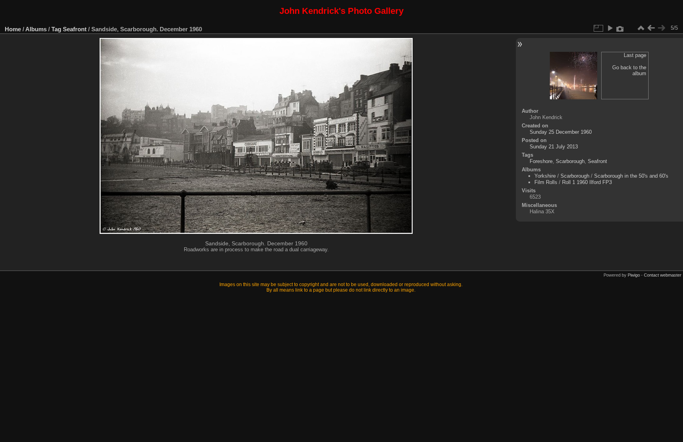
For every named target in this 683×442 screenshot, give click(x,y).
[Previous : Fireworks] (651, 28)
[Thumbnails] (641, 28)
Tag (56, 29)
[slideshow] (610, 28)
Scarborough (570, 161)
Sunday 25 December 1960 (561, 132)
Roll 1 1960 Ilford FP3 (587, 182)
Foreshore (541, 161)
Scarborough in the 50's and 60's (631, 176)
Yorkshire (545, 176)
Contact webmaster (662, 275)
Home (13, 29)
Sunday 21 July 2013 (554, 147)
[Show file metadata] (620, 28)
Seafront (75, 29)
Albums (36, 29)
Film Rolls (545, 182)
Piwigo (634, 275)
